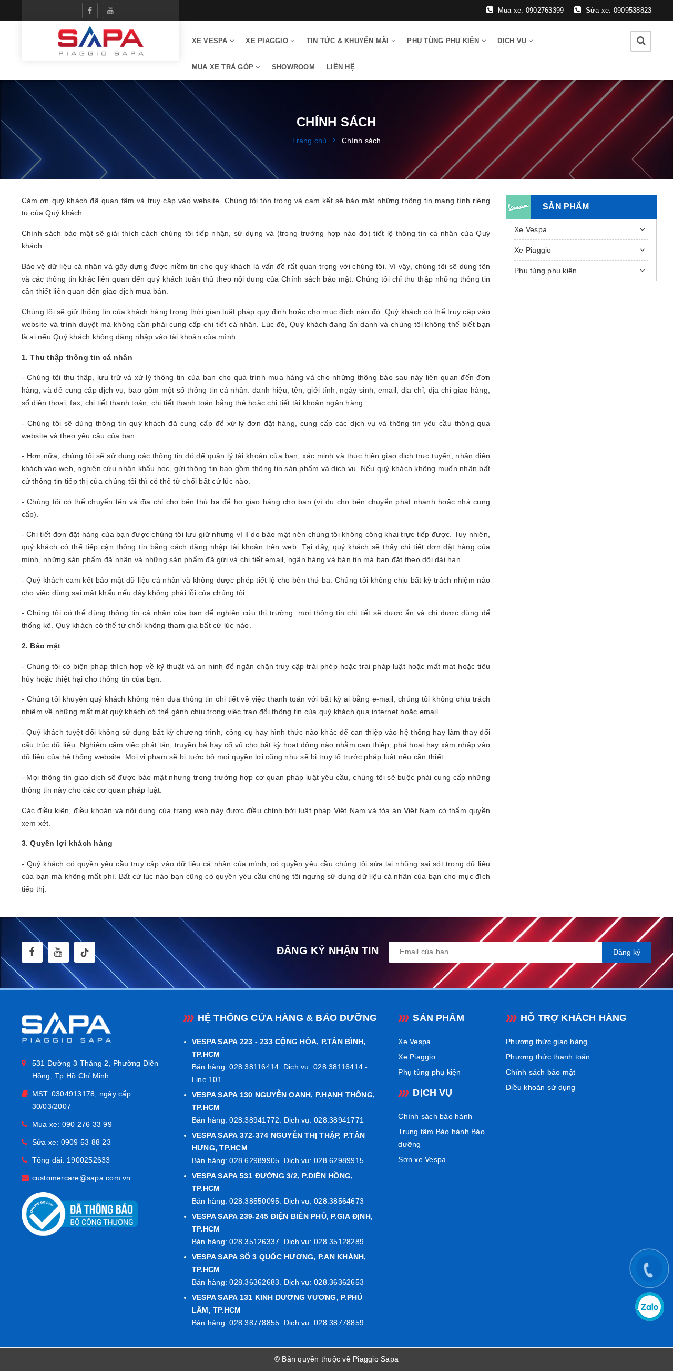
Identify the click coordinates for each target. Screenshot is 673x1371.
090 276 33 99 (87, 1124)
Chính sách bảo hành (435, 1116)
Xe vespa (211, 41)
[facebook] (90, 10)
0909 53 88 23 (86, 1142)
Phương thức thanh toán (548, 1057)
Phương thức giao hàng (546, 1041)
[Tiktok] (84, 952)
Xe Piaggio (268, 41)
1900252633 (88, 1160)
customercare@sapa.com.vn (81, 1178)
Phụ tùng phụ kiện (444, 41)
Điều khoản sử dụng (541, 1087)
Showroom (293, 67)
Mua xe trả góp (224, 67)
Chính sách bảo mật (541, 1072)
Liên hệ (341, 67)
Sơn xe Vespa (422, 1159)
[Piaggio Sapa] (100, 41)
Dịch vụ (512, 41)
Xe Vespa (530, 229)
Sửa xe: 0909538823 (617, 10)
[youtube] (110, 10)
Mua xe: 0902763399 (530, 10)
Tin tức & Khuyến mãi (349, 41)
